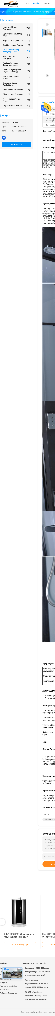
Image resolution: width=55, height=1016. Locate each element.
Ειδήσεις (3, 982)
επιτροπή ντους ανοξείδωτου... (16, 84)
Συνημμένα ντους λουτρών (34, 963)
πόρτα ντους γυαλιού (16, 106)
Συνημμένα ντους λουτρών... (16, 57)
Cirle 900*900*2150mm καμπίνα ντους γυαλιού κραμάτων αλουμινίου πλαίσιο (19, 937)
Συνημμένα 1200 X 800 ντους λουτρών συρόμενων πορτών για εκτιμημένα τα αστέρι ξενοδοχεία (37, 972)
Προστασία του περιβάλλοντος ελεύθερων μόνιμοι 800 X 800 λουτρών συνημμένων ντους (36, 984)
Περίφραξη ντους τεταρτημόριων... (16, 64)
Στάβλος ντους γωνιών (16, 45)
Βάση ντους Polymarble (16, 90)
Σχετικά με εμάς (6, 979)
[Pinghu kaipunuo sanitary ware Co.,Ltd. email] (4, 137)
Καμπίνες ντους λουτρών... (16, 28)
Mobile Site (4, 990)
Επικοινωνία (16, 144)
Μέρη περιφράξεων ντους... (16, 100)
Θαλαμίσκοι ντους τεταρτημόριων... (16, 51)
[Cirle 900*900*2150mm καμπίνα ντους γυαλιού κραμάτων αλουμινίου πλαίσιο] (20, 913)
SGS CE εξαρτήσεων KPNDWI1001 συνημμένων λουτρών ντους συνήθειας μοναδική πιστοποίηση (36, 996)
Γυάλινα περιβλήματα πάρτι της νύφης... (16, 71)
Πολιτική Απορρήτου (8, 993)
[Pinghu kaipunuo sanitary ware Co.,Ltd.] (11, 4)
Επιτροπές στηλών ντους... (16, 77)
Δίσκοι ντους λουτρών (16, 94)
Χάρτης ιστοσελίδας (8, 986)
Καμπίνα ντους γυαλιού (16, 40)
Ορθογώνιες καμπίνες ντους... (16, 35)
